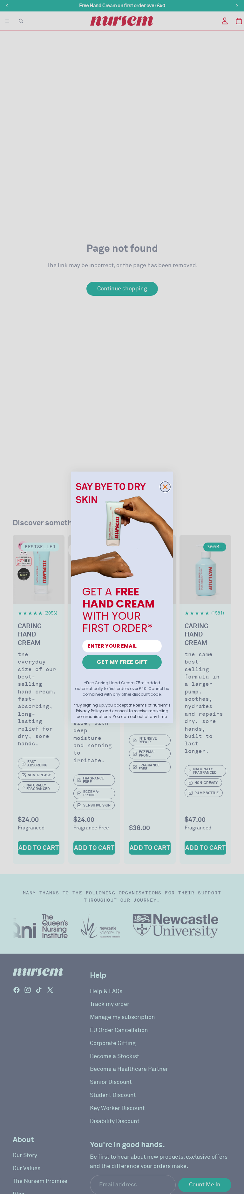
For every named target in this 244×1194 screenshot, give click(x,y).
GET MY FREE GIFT (122, 662)
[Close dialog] (165, 487)
